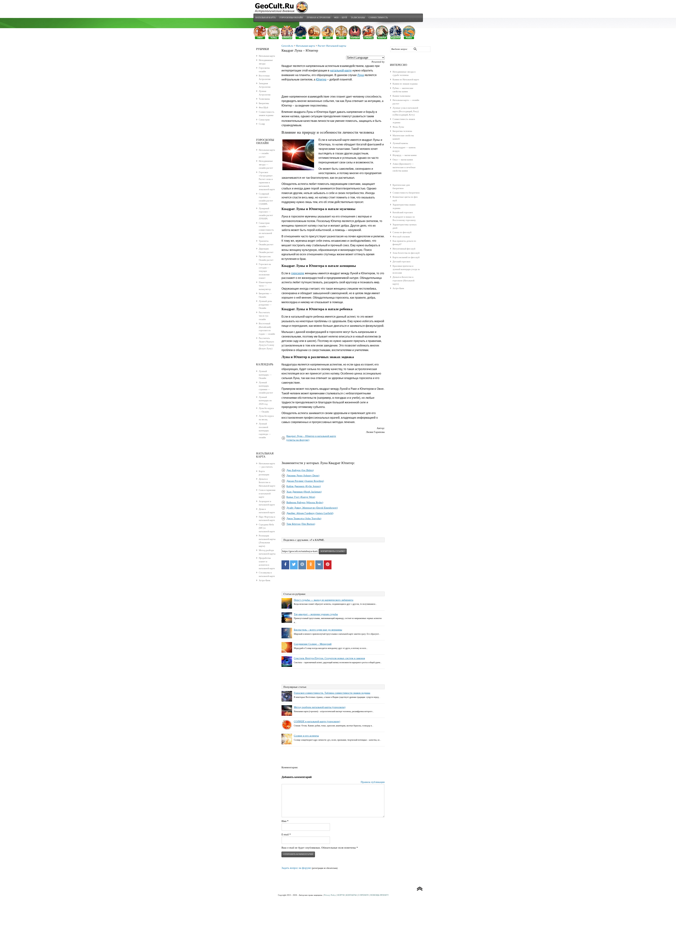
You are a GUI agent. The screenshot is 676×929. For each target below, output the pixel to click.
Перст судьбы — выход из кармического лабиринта (323, 600)
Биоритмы (264, 103)
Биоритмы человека (402, 131)
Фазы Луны (398, 127)
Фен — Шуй (340, 17)
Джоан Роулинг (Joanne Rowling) (305, 481)
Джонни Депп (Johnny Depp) (302, 475)
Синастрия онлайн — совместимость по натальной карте (266, 230)
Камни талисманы (401, 96)
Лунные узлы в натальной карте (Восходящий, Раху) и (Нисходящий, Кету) (406, 111)
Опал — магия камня (403, 159)
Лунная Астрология (318, 17)
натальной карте (341, 70)
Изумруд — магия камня (405, 155)
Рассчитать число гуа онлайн (264, 316)
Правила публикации (373, 782)
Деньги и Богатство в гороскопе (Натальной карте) (403, 280)
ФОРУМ (341, 895)
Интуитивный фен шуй (404, 248)
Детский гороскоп (401, 261)
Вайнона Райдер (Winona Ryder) (304, 502)
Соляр (262, 124)
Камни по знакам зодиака (405, 83)
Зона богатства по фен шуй (406, 253)
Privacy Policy (330, 895)
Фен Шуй (263, 107)
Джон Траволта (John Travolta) (303, 518)
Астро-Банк (398, 288)
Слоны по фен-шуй (402, 232)
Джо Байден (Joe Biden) (300, 470)
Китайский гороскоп (403, 212)
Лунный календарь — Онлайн (265, 374)
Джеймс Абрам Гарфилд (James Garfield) (309, 513)
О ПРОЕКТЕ (363, 895)
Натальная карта (265, 17)
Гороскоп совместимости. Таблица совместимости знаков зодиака (332, 693)
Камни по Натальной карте (406, 79)
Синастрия (264, 119)
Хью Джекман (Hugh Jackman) (304, 491)
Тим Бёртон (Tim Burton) (300, 524)
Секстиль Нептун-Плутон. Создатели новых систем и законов (329, 658)
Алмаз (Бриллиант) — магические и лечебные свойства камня (404, 167)
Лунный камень (400, 143)
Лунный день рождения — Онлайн (265, 304)
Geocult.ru (287, 45)
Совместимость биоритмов (406, 192)
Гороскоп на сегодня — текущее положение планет (265, 271)
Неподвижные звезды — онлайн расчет (266, 164)
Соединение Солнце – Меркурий (312, 644)
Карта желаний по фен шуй (406, 257)
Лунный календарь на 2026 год (265, 400)
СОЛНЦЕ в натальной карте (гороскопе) (317, 721)
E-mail (286, 834)
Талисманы (358, 17)
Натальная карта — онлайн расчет (267, 153)
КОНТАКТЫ (351, 895)
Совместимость (378, 17)
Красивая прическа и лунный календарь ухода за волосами (406, 269)
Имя (285, 821)
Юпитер (321, 79)
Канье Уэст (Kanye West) (300, 497)
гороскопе (297, 273)
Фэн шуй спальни (401, 236)
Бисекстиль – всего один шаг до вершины (318, 629)
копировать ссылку (333, 551)
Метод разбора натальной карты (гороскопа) (319, 707)
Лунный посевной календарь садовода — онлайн (265, 430)
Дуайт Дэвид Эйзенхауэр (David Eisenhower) (312, 507)
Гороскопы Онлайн (291, 17)
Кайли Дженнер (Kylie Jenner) (303, 486)
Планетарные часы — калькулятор (265, 285)
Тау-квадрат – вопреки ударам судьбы (316, 614)
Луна (360, 75)
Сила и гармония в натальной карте (267, 493)
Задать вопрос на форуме (296, 868)
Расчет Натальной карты (332, 45)
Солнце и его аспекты (306, 735)
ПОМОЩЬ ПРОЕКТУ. (379, 895)
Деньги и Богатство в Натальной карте (267, 482)
